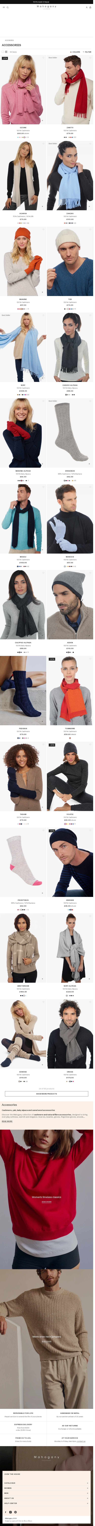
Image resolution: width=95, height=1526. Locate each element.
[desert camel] (20, 223)
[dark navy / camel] (22, 995)
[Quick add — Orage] (89, 1065)
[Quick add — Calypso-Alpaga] (42, 635)
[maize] (68, 823)
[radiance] (69, 823)
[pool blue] (17, 137)
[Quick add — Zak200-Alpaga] (89, 378)
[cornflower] (24, 394)
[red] (21, 480)
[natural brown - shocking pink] (19, 909)
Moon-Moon (28, 1521)
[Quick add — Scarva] (42, 206)
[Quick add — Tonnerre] (89, 721)
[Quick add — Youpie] (89, 807)
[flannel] (25, 137)
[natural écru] (68, 308)
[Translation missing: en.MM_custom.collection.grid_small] (6, 52)
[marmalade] (21, 308)
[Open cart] (90, 7)
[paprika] (64, 223)
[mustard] (72, 480)
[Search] (7, 7)
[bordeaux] (22, 308)
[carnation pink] (24, 137)
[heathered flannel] (26, 308)
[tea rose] (19, 137)
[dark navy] (17, 566)
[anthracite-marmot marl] (70, 1081)
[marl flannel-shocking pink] (21, 909)
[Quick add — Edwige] (42, 1065)
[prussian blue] (72, 137)
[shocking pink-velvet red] (73, 1081)
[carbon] (66, 137)
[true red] (70, 137)
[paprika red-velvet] (70, 738)
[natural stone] (19, 1081)
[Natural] (67, 394)
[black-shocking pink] (73, 652)
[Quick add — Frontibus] (42, 893)
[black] (69, 223)
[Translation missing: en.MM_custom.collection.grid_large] (3, 52)
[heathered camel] (69, 137)
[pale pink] (22, 566)
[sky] (64, 566)
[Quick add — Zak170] (89, 120)
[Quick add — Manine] (42, 292)
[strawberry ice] (21, 137)
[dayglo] (24, 738)
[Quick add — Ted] (89, 292)
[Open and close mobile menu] (4, 7)
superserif (14, 1521)
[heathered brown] (69, 480)
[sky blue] (22, 223)
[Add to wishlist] (43, 58)
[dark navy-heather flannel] (66, 652)
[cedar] (25, 566)
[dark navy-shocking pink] (24, 909)
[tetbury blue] (71, 308)
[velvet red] (18, 308)
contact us (81, 1441)
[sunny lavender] (25, 223)
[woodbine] (22, 137)
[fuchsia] (25, 394)
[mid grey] (24, 223)
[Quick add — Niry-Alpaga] (89, 979)
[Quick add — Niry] (42, 378)
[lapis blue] (19, 566)
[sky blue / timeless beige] (25, 995)
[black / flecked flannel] (20, 995)
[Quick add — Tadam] (42, 807)
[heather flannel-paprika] (71, 652)
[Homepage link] (46, 7)
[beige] (20, 394)
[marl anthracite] (64, 137)
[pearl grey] (17, 223)
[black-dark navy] (22, 909)
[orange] (66, 823)
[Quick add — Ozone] (42, 120)
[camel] (72, 566)
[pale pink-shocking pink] (26, 909)
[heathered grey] (67, 223)
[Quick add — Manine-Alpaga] (42, 464)
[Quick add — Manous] (89, 550)
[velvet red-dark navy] (18, 909)
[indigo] (20, 566)
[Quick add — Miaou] (42, 550)
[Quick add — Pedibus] (42, 721)
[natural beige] (66, 308)
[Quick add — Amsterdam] (42, 979)
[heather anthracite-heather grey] (68, 652)
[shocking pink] (67, 480)
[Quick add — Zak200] (89, 206)
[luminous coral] (19, 308)
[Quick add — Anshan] (89, 893)
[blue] (71, 1081)
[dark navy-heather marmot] (70, 652)
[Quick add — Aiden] (89, 635)
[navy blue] (19, 394)
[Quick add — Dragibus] (89, 464)
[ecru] (67, 137)
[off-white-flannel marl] (68, 1081)
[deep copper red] (19, 223)
